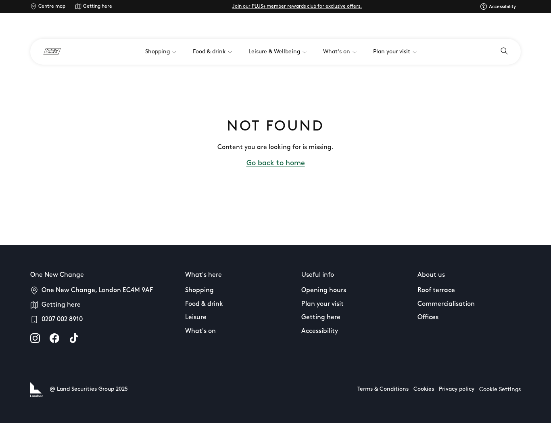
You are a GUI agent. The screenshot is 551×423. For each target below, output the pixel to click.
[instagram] (35, 338)
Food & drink (204, 304)
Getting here (97, 6)
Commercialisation (446, 304)
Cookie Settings (500, 390)
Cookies (423, 389)
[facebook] (54, 338)
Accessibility (319, 331)
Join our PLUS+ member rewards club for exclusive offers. (297, 6)
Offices (427, 317)
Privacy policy (456, 389)
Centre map (51, 6)
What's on (200, 331)
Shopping (199, 290)
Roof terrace (436, 290)
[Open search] (504, 51)
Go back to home (275, 163)
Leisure (196, 317)
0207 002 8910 (62, 319)
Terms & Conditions (383, 389)
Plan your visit (322, 304)
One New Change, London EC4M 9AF (97, 290)
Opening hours (323, 290)
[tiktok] (74, 338)
